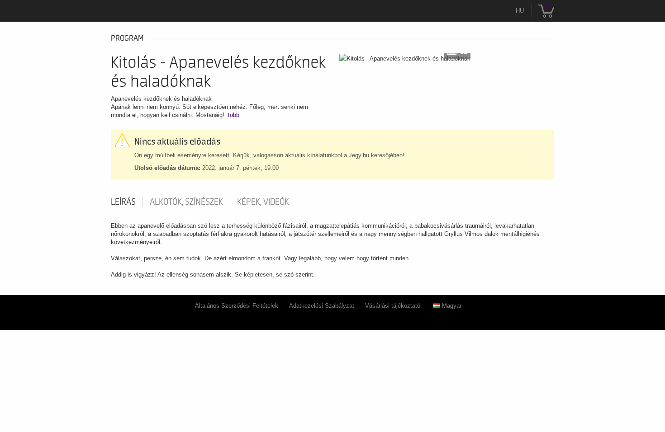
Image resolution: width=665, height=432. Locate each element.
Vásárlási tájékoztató (392, 305)
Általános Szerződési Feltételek (236, 305)
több (233, 115)
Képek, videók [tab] (263, 202)
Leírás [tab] (123, 202)
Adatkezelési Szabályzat (321, 305)
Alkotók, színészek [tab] (186, 202)
